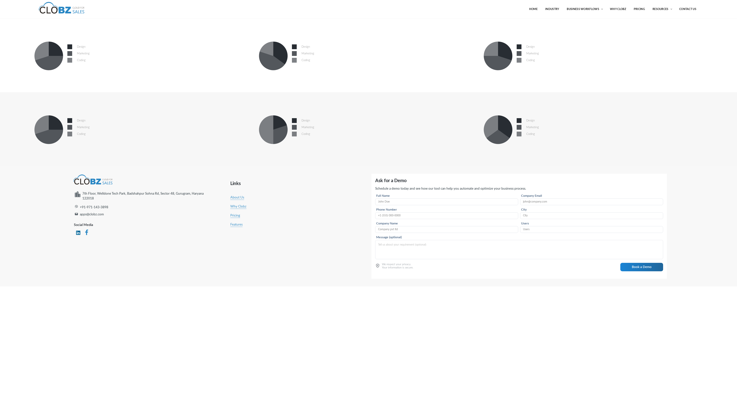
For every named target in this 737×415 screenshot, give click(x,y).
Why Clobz (238, 206)
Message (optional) (389, 237)
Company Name (387, 223)
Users (525, 223)
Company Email (531, 195)
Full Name (383, 195)
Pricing (235, 215)
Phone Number (386, 209)
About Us (237, 197)
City (524, 209)
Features (236, 224)
